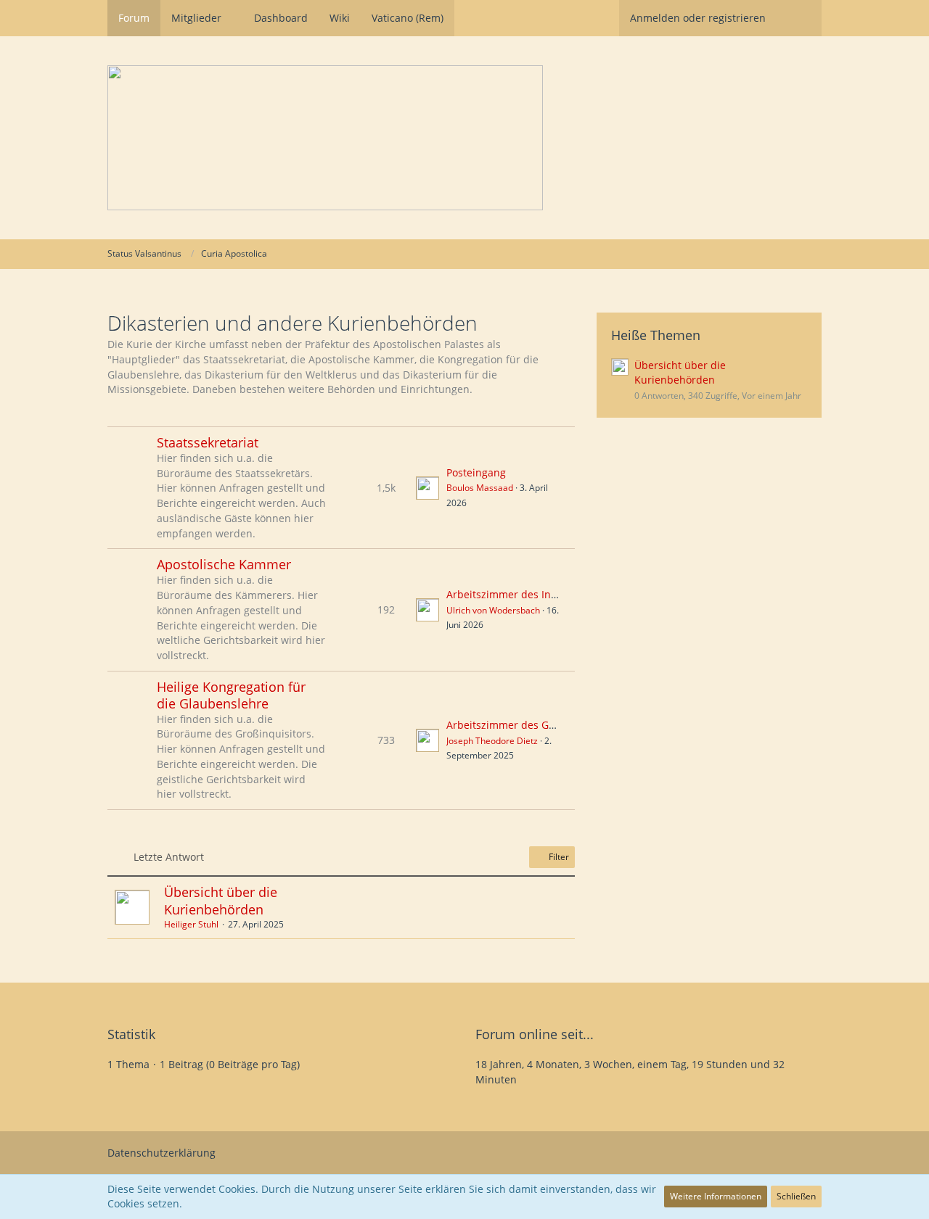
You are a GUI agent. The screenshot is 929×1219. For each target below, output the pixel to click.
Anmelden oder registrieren (698, 18)
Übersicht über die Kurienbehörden (220, 900)
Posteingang (476, 472)
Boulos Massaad (479, 488)
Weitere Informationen (715, 1196)
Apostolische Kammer (224, 564)
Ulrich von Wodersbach (493, 610)
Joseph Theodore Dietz (492, 741)
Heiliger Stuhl (191, 924)
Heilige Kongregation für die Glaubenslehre (231, 695)
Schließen (796, 1196)
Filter (558, 857)
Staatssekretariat (207, 442)
